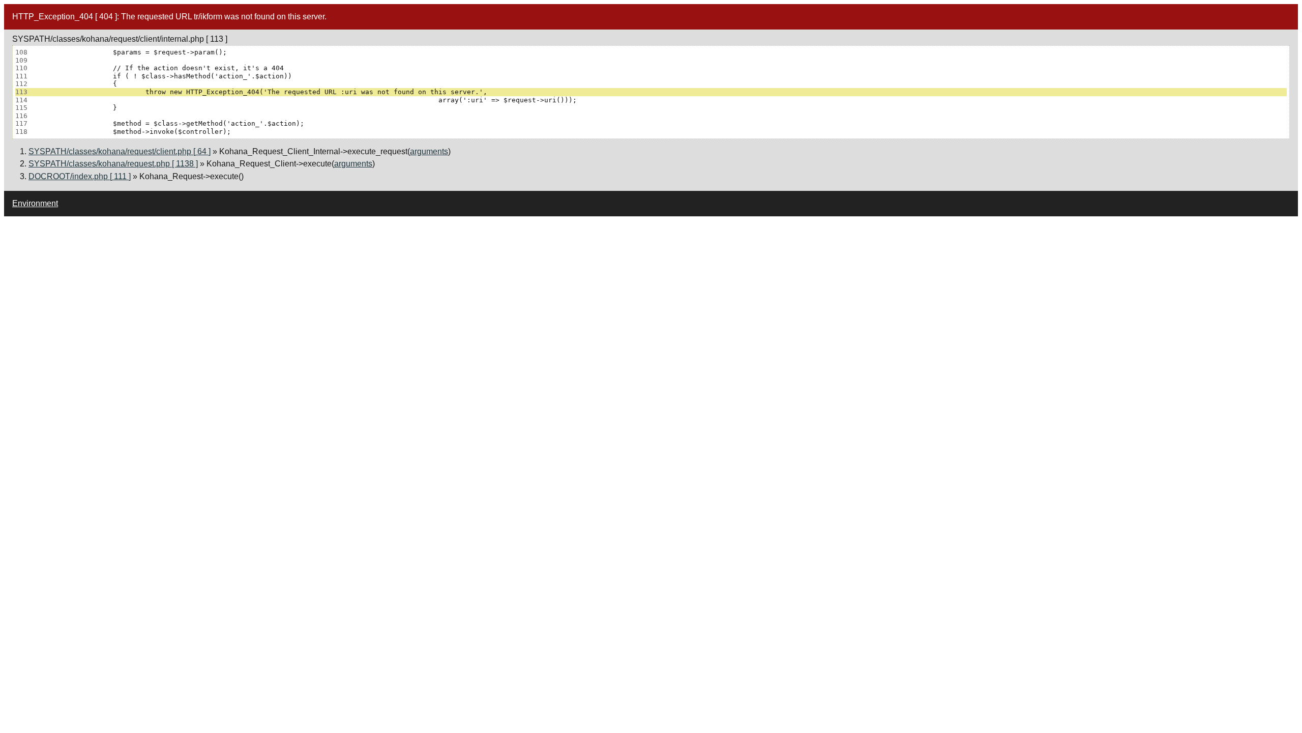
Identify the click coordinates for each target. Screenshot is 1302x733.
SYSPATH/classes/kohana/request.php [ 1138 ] (113, 163)
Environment (35, 203)
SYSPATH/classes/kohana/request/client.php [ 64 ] (119, 151)
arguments (429, 151)
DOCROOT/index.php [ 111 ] (79, 176)
